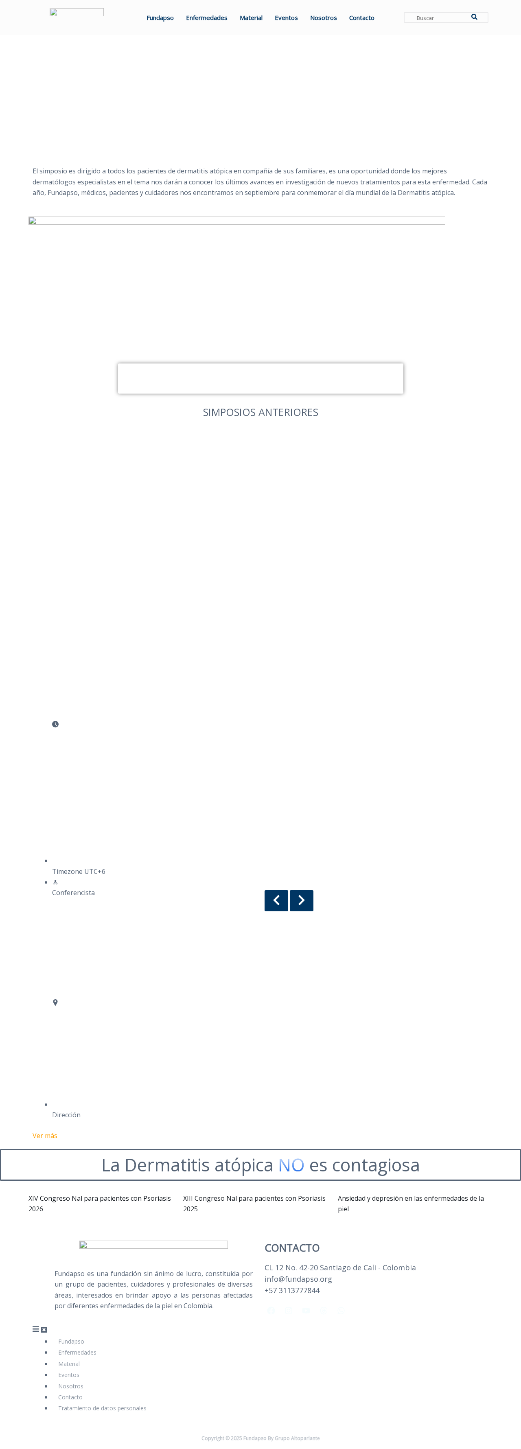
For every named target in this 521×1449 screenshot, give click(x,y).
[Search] (474, 17)
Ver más (45, 1135)
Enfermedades (207, 17)
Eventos (286, 17)
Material (251, 17)
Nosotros (323, 17)
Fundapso (160, 17)
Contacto (361, 17)
